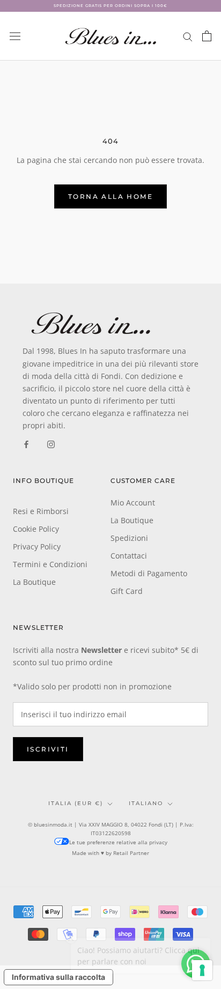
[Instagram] (51, 443)
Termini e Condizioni (50, 564)
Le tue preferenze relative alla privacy (118, 842)
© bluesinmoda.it (50, 824)
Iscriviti (48, 749)
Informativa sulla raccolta (58, 976)
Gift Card (126, 591)
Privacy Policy (37, 546)
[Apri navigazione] (15, 36)
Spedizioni (129, 538)
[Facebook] (26, 443)
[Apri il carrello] (206, 36)
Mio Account (132, 502)
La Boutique (34, 582)
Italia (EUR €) (75, 803)
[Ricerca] (188, 36)
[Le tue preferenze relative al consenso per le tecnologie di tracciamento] (202, 970)
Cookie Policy (36, 529)
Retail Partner (131, 853)
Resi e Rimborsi (41, 511)
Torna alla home (110, 196)
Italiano (146, 803)
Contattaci (128, 556)
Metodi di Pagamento (148, 573)
